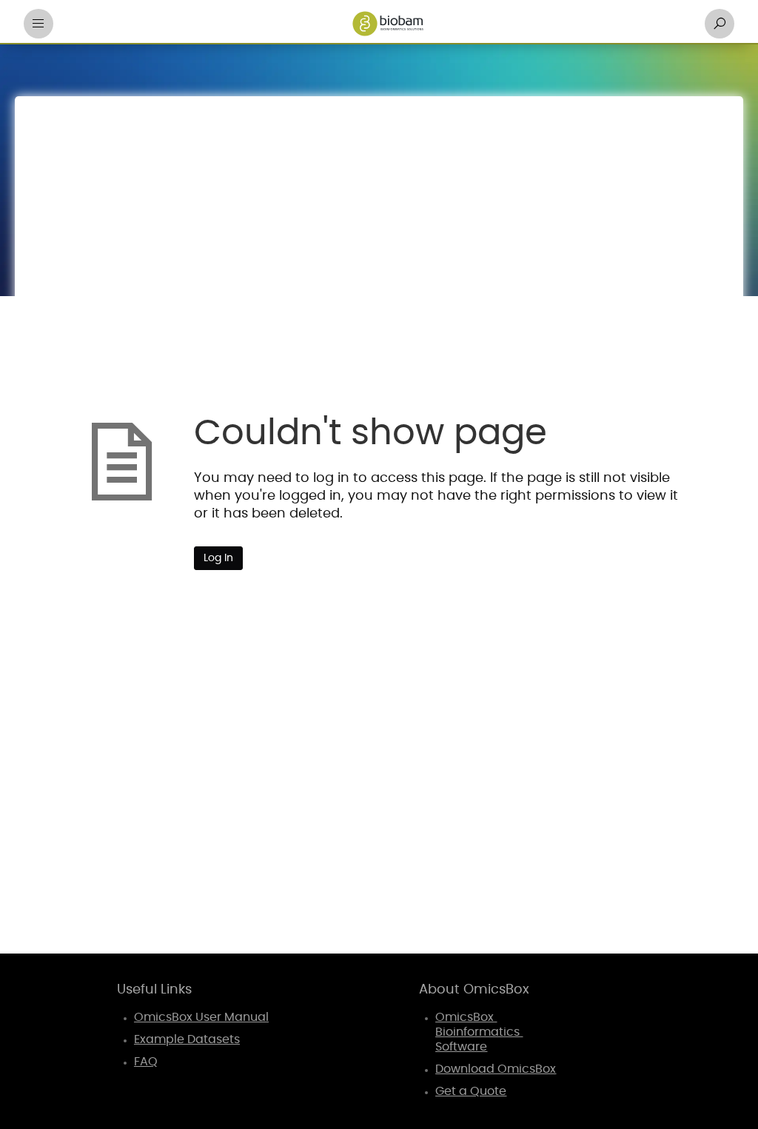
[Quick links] (388, 23)
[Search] (719, 23)
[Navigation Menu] (38, 23)
